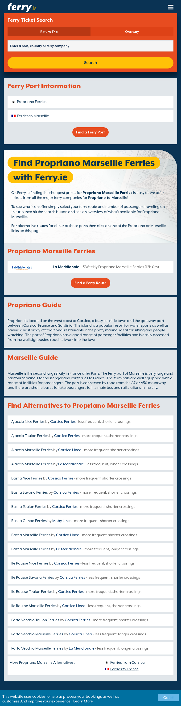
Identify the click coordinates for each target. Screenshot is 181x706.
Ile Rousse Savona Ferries (32, 577)
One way (132, 32)
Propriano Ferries (31, 102)
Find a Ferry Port (90, 132)
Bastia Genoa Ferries (29, 521)
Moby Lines (61, 521)
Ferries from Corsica (127, 662)
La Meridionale (66, 267)
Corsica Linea (70, 450)
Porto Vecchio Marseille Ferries (37, 634)
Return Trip (49, 32)
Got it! (168, 698)
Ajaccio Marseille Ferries (32, 450)
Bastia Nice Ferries (26, 478)
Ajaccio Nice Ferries (28, 421)
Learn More (83, 701)
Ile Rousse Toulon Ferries (32, 592)
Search (90, 62)
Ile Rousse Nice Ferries (30, 563)
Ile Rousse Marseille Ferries (34, 606)
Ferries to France (124, 669)
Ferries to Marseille (33, 116)
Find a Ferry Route (90, 283)
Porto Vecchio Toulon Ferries (35, 620)
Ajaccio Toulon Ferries (30, 436)
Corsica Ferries (63, 421)
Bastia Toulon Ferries (28, 507)
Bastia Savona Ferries (29, 492)
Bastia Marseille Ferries (30, 535)
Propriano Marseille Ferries (107, 193)
